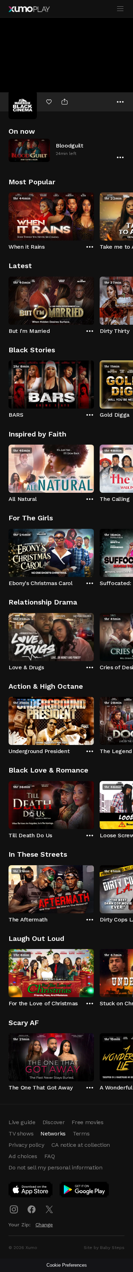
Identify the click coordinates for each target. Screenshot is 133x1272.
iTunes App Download (30, 1191)
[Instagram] (14, 1209)
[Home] (29, 9)
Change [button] (44, 1224)
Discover (54, 1122)
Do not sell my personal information (55, 1167)
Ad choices (23, 1156)
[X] (49, 1209)
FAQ (49, 1156)
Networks (52, 1133)
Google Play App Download (84, 1191)
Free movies (87, 1122)
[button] (66, 150)
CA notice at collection (80, 1144)
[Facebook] (31, 1209)
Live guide (22, 1122)
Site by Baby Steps (104, 1247)
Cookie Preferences (66, 1265)
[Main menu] (120, 9)
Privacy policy (26, 1144)
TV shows (21, 1133)
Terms (81, 1133)
